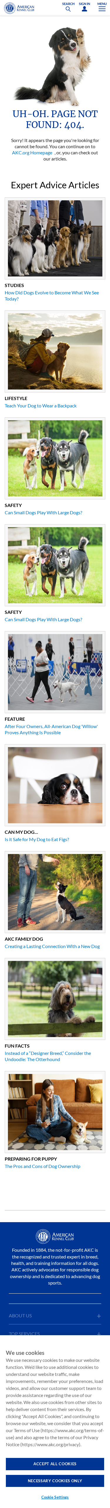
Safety (13, 505)
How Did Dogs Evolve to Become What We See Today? (52, 295)
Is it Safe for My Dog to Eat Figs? (37, 839)
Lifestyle (16, 398)
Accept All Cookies (55, 1463)
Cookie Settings (55, 1497)
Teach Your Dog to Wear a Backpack (41, 405)
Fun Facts (17, 1045)
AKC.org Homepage (32, 152)
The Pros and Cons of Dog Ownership (42, 1166)
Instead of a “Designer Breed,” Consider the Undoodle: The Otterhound (48, 1056)
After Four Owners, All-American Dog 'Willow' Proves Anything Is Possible (51, 729)
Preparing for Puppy (31, 1159)
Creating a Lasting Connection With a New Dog (52, 946)
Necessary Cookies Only (55, 1480)
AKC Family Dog (24, 939)
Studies (14, 285)
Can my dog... (21, 832)
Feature (15, 719)
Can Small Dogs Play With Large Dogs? (43, 512)
